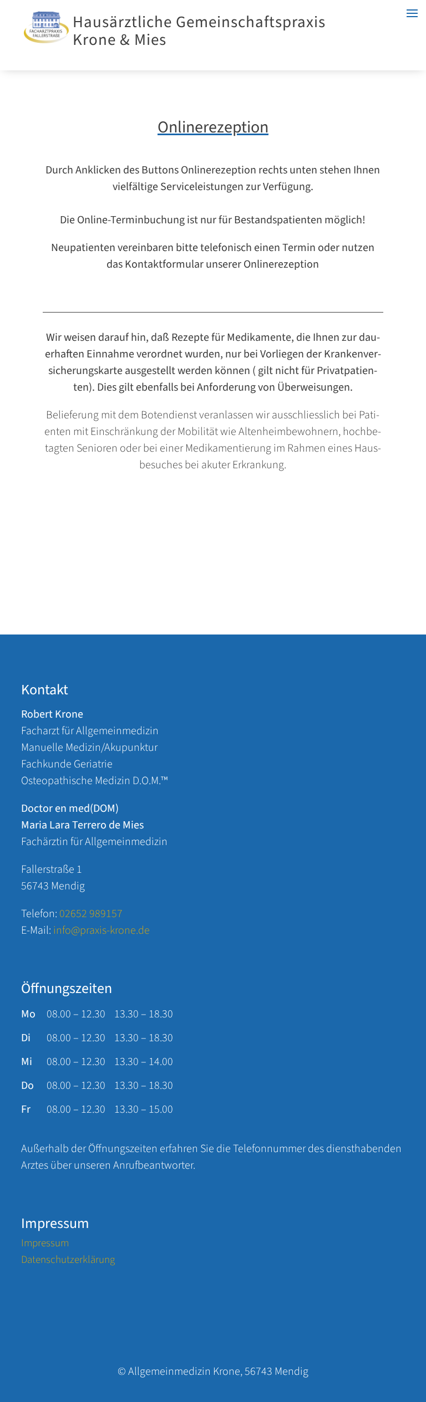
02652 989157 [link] (91, 914)
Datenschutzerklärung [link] (68, 1261)
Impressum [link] (45, 1245)
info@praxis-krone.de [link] (101, 930)
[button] (415, 1335)
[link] (46, 40)
